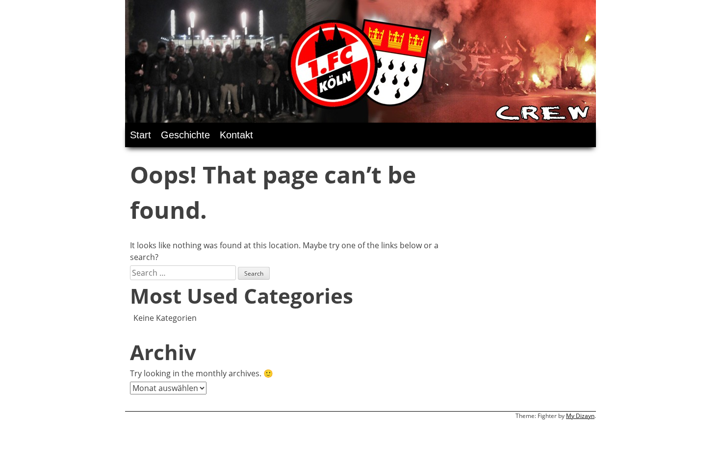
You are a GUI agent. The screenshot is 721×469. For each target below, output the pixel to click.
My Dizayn (580, 416)
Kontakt (236, 135)
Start (140, 135)
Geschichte (185, 135)
